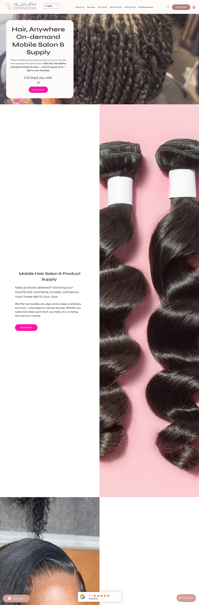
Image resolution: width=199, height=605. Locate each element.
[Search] (168, 6)
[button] (193, 7)
